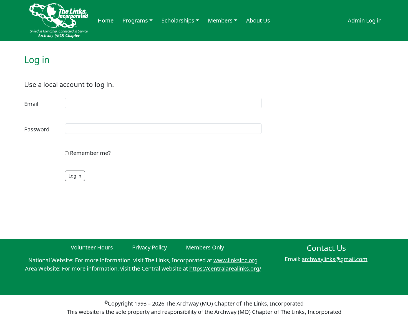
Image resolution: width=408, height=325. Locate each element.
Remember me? (90, 153)
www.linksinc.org (235, 260)
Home (106, 20)
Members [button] (220, 20)
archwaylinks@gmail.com (334, 259)
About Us (258, 20)
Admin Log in (365, 20)
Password (36, 129)
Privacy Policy (149, 247)
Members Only (205, 247)
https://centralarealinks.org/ (225, 268)
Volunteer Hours (92, 247)
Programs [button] (135, 20)
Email (31, 104)
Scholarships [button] (178, 20)
